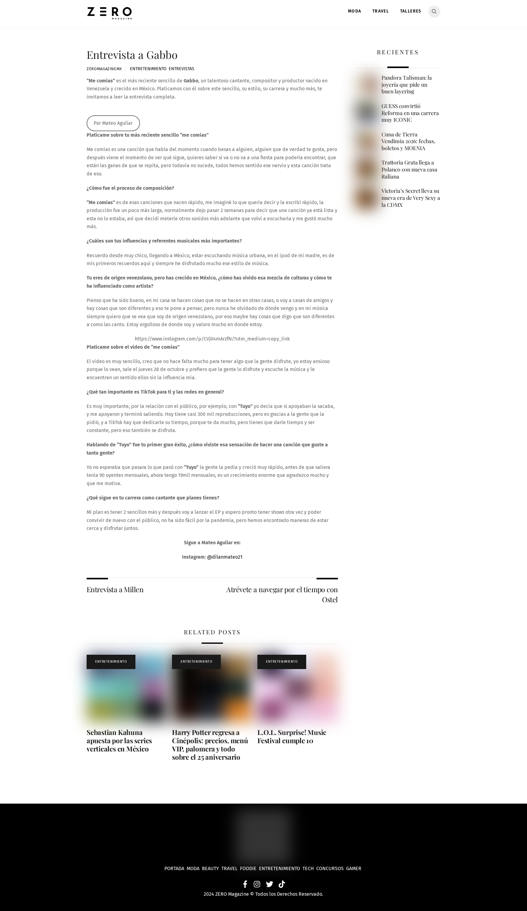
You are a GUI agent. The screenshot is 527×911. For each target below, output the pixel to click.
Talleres (410, 11)
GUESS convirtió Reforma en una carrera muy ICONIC (410, 113)
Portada (174, 868)
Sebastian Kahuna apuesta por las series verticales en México (119, 740)
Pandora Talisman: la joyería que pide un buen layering (407, 84)
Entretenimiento (148, 68)
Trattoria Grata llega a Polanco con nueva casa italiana (409, 169)
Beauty (211, 868)
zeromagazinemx (104, 69)
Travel (380, 11)
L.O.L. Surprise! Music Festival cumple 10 (291, 736)
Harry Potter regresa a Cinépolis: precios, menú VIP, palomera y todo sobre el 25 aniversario (210, 745)
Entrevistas (181, 68)
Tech (309, 868)
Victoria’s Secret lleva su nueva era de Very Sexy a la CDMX (411, 197)
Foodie (248, 868)
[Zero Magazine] (109, 16)
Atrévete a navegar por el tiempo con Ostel (282, 594)
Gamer (354, 868)
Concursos (330, 868)
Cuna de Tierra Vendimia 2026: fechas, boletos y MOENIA (409, 141)
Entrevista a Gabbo (132, 54)
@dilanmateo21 (224, 557)
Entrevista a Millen (115, 589)
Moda (354, 11)
